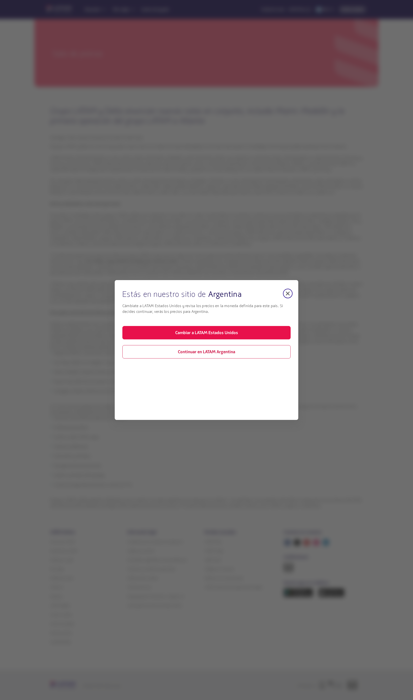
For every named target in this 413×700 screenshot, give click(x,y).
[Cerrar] (288, 293)
